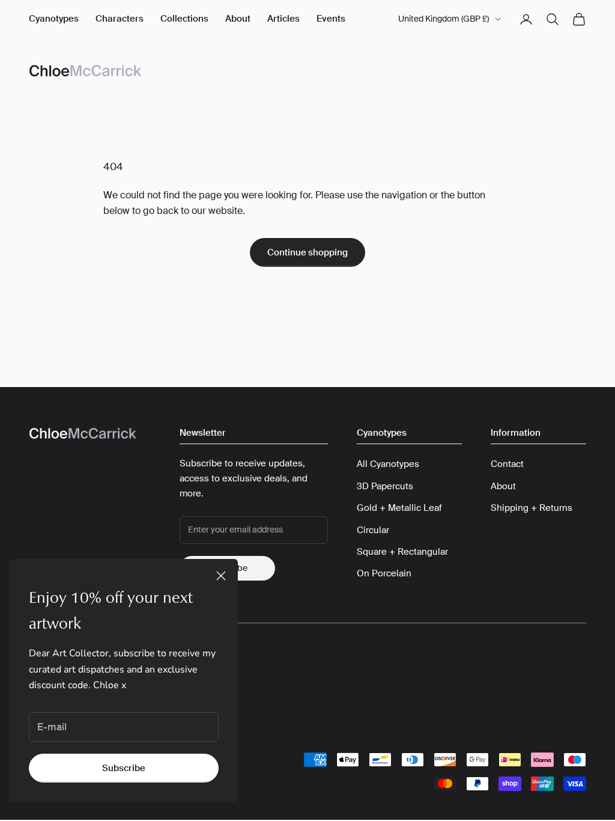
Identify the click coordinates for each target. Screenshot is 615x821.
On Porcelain (384, 573)
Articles (283, 19)
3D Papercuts (385, 486)
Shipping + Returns (531, 508)
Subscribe (123, 768)
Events (331, 19)
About (237, 19)
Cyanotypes (54, 19)
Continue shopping (307, 252)
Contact (507, 464)
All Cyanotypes (388, 464)
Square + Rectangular (402, 552)
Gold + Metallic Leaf (399, 508)
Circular (373, 530)
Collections (184, 19)
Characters (119, 19)
